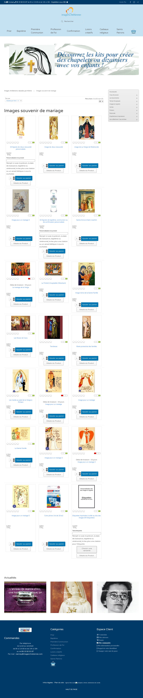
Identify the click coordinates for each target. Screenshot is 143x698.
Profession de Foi (57, 645)
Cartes (111, 107)
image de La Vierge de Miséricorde (86, 147)
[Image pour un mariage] (53, 381)
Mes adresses (103, 637)
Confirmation (55, 648)
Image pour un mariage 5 (21, 516)
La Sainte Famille (20, 448)
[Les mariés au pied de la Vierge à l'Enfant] (21, 381)
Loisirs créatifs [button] (89, 31)
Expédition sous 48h (58, 2)
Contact (11, 2)
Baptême (54, 638)
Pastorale (112, 113)
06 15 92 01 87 (21, 2)
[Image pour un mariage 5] (20, 497)
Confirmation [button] (73, 31)
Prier (9, 31)
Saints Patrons (56, 659)
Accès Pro (122, 2)
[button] (137, 95)
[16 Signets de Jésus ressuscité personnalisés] (21, 128)
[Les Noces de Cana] (20, 323)
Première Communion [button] (37, 31)
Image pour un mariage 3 (54, 458)
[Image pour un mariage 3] (53, 439)
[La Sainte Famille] (20, 434)
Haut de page (71, 689)
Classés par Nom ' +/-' (13, 100)
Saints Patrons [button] (120, 31)
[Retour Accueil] (71, 11)
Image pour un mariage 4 (21, 220)
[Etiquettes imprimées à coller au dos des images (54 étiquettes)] (86, 497)
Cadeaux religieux (57, 655)
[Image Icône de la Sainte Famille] (86, 274)
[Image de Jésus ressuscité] (53, 128)
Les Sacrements (114, 98)
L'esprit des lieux (72, 592)
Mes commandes (105, 643)
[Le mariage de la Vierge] (20, 269)
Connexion (103, 634)
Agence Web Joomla (70, 682)
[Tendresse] (54, 327)
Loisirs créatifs (56, 652)
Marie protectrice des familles (86, 346)
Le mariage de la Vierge (20, 287)
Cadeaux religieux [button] (104, 31)
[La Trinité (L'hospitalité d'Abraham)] (53, 269)
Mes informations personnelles (108, 645)
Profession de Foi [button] (56, 31)
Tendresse (53, 346)
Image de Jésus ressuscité (53, 147)
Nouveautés (113, 92)
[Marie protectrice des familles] (86, 327)
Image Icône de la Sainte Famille (86, 293)
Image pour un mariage (53, 404)
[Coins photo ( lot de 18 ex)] (53, 497)
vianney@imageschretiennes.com (29, 654)
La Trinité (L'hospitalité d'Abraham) (54, 283)
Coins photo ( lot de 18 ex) (53, 516)
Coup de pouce (114, 95)
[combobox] (71, 21)
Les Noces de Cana (20, 338)
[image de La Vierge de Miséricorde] (86, 128)
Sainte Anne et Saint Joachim (86, 220)
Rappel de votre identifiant (107, 648)
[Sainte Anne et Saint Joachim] (87, 201)
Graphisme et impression (117, 116)
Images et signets (115, 104)
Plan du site (59, 683)
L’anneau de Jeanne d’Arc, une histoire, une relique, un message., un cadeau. (25, 593)
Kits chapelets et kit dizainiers (71, 51)
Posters (112, 110)
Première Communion (59, 642)
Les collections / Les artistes (118, 119)
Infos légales (48, 683)
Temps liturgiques (115, 101)
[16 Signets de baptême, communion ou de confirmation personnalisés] (53, 201)
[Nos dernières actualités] (5, 2)
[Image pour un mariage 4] (20, 201)
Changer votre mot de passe (108, 651)
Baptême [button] (21, 31)
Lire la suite (62, 65)
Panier (101, 640)
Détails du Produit (21, 183)
